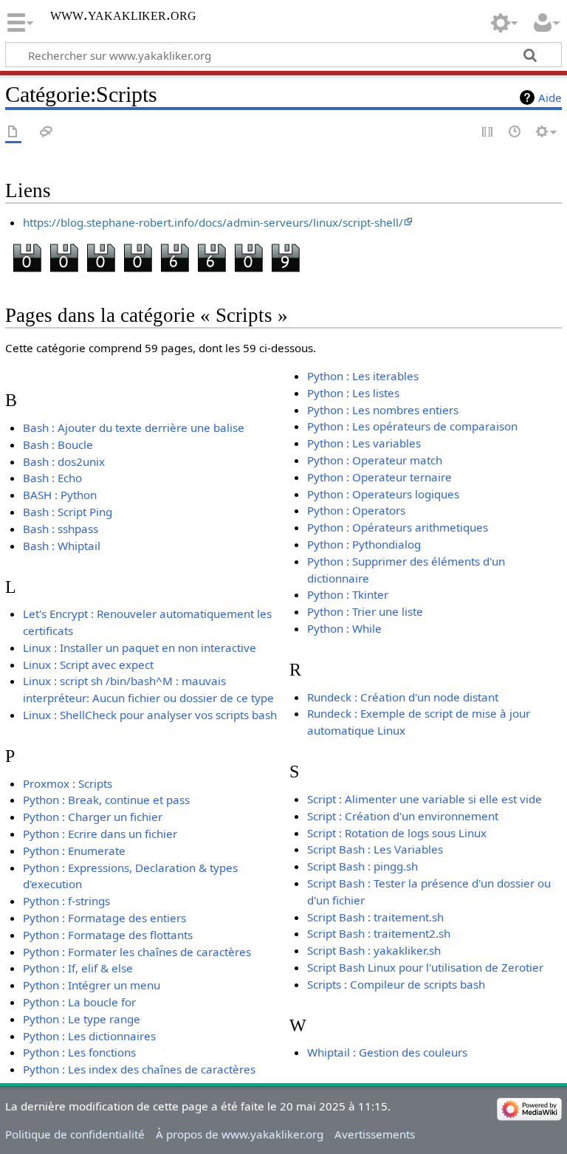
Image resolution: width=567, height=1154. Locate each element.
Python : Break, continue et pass (106, 799)
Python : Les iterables (363, 375)
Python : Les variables (364, 443)
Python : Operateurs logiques (383, 494)
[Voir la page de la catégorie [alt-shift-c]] (13, 132)
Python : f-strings (66, 900)
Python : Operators (356, 510)
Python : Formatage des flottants (108, 934)
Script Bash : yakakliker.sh (374, 950)
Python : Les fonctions (79, 1052)
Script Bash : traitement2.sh (378, 933)
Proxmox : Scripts (67, 783)
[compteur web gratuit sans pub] (155, 259)
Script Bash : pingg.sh (362, 866)
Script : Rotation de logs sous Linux (397, 832)
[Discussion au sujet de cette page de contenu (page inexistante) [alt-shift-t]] (46, 132)
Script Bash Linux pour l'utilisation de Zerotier (425, 967)
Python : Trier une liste (365, 611)
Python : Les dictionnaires (89, 1035)
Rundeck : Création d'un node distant (402, 697)
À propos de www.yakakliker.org (239, 1134)
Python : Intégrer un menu (91, 985)
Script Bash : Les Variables (375, 849)
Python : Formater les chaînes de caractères (137, 951)
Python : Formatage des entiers (104, 917)
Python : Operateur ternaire (379, 477)
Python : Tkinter (347, 594)
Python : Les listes (353, 392)
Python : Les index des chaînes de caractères (139, 1069)
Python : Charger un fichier (92, 816)
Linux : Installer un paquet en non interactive (139, 647)
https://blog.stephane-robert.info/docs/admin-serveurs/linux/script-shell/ (213, 222)
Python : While (344, 628)
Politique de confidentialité (75, 1134)
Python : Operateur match (374, 460)
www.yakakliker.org (123, 14)
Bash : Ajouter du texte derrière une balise (133, 427)
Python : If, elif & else (78, 968)
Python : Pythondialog (364, 544)
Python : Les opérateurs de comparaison (412, 426)
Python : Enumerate (74, 850)
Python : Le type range (81, 1019)
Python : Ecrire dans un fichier (100, 833)
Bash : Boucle (58, 444)
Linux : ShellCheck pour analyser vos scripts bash (150, 714)
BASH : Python (60, 494)
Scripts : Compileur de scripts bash (396, 984)
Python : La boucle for (79, 1002)
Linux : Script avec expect (88, 664)
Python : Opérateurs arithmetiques (397, 527)
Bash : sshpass (60, 528)
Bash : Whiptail (61, 545)
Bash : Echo (52, 477)
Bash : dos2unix (64, 461)
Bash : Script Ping (67, 511)
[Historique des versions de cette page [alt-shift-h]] (515, 132)
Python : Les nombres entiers (382, 409)
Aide (550, 97)
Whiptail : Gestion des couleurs (387, 1052)
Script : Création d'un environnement (402, 815)
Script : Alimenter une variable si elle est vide (424, 798)
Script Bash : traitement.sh (375, 917)
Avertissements (374, 1134)
